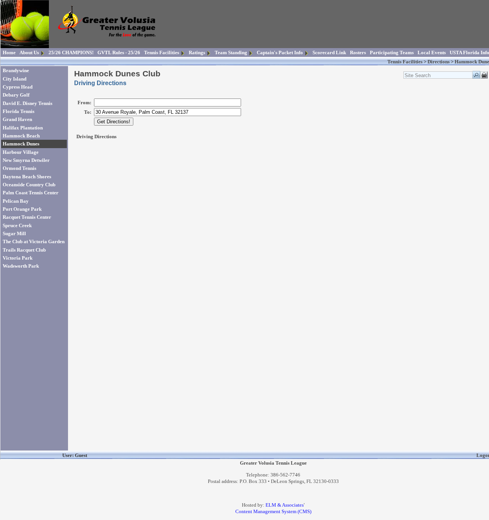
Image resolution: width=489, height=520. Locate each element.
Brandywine (16, 70)
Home (9, 52)
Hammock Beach (21, 136)
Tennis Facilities (161, 52)
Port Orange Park (22, 209)
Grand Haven (17, 119)
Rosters (358, 52)
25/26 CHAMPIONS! (71, 52)
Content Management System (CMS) (273, 511)
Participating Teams (392, 52)
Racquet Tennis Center (27, 217)
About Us (29, 52)
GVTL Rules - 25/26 (118, 52)
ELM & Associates (285, 505)
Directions (438, 62)
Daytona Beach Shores (27, 176)
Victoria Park (17, 258)
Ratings (197, 52)
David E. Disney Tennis (27, 103)
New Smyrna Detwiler (26, 160)
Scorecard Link (329, 52)
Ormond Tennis (19, 168)
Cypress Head (17, 87)
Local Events (432, 52)
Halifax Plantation (23, 128)
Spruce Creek (17, 225)
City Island (14, 79)
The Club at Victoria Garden (34, 241)
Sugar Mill (14, 233)
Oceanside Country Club (29, 184)
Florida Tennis (18, 111)
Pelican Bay (16, 201)
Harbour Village (21, 152)
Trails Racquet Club (24, 250)
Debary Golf (16, 95)
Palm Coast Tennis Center (30, 192)
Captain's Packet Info (280, 52)
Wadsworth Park (21, 266)
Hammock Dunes (21, 144)
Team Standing (231, 52)
